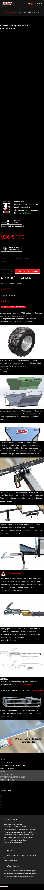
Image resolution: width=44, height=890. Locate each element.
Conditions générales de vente (14, 871)
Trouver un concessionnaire (13, 858)
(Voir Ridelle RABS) (24, 684)
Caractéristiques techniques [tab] (12, 765)
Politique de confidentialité (13, 873)
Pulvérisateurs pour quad (24, 835)
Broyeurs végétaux (28, 829)
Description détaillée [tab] (9, 763)
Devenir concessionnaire (31, 858)
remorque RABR (37, 690)
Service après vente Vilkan (30, 873)
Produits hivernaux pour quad (14, 832)
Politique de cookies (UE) (25, 876)
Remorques (13, 12)
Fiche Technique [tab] (7, 768)
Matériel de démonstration (13, 843)
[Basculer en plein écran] (3, 886)
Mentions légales (30, 871)
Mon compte (8, 861)
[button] (22, 796)
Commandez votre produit (27, 271)
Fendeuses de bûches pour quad (15, 827)
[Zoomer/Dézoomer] (1, 886)
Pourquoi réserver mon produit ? (28, 855)
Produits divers (29, 832)
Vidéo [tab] (2, 760)
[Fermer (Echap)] (7, 886)
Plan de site (8, 876)
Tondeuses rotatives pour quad (22, 837)
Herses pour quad (10, 835)
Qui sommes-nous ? (10, 855)
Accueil (5, 12)
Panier (15, 861)
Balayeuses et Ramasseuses (13, 824)
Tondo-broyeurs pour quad (13, 829)
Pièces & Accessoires (19, 840)
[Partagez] (5, 886)
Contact (14, 876)
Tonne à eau (8, 840)
